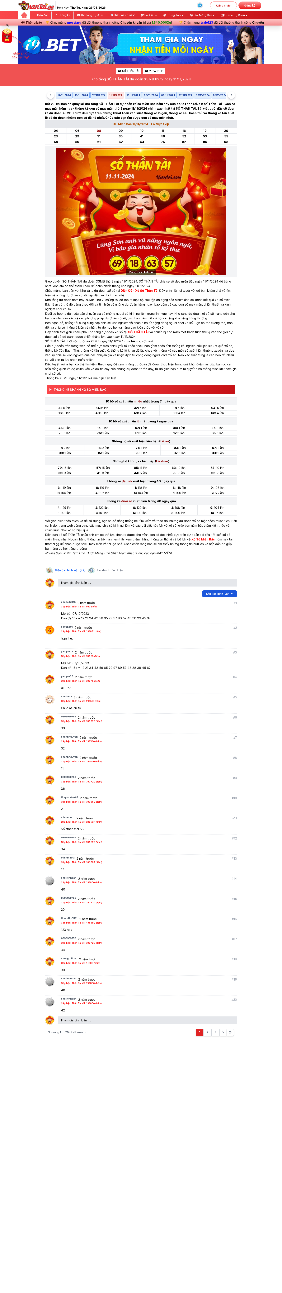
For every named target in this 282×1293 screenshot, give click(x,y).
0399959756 (68, 716)
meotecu (66, 696)
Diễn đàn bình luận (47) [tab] (70, 570)
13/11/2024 (81, 95)
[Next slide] (231, 95)
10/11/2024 (133, 95)
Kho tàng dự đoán (92, 15)
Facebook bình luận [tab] (110, 570)
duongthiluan (69, 958)
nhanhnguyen (69, 736)
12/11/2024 (98, 95)
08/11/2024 (168, 95)
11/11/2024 (115, 95)
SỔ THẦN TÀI (130, 71)
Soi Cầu (149, 15)
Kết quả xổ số (123, 15)
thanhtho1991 (69, 918)
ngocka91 (67, 626)
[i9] (141, 45)
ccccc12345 (68, 602)
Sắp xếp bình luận (217, 593)
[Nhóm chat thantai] (200, 5)
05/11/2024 (220, 95)
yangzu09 (67, 651)
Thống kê (63, 15)
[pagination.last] (230, 1032)
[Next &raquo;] (223, 1032)
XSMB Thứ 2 (94, 300)
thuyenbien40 (69, 797)
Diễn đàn (42, 15)
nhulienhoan (68, 877)
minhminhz (68, 817)
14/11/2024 (64, 95)
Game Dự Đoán (235, 15)
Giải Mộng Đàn (203, 15)
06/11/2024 (202, 95)
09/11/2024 (151, 95)
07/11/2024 (185, 95)
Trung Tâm (174, 15)
